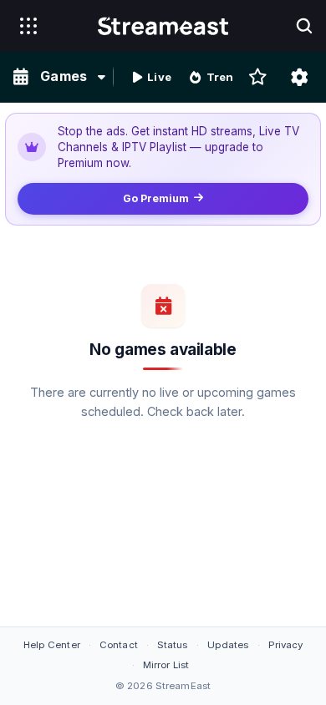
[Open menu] (28, 26)
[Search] (304, 26)
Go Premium (156, 198)
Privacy (285, 645)
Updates (228, 645)
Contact (118, 645)
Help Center (51, 645)
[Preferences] (299, 76)
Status (172, 645)
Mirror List (166, 665)
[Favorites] (257, 76)
